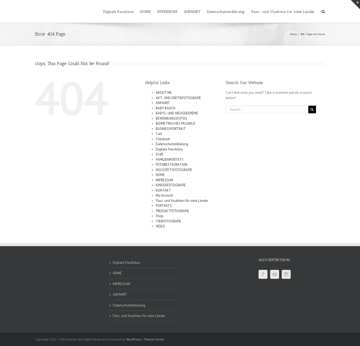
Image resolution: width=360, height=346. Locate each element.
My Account (164, 195)
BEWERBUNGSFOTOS (171, 118)
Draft (159, 154)
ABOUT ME (164, 92)
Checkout (163, 139)
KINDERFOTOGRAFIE (171, 185)
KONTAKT (163, 190)
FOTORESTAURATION (171, 164)
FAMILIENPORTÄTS (169, 159)
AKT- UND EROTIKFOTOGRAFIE (178, 98)
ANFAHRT (163, 103)
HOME (160, 175)
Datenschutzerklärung (172, 144)
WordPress (133, 339)
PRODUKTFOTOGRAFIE (172, 211)
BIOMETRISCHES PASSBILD (175, 123)
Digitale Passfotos (169, 149)
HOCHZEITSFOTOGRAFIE (174, 170)
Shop (159, 216)
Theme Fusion (154, 339)
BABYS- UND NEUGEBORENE (177, 113)
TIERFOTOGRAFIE (168, 221)
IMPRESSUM (164, 180)
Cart (159, 133)
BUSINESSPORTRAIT (171, 128)
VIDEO (160, 226)
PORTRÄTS (164, 205)
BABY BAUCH (165, 108)
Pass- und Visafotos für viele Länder (182, 200)
